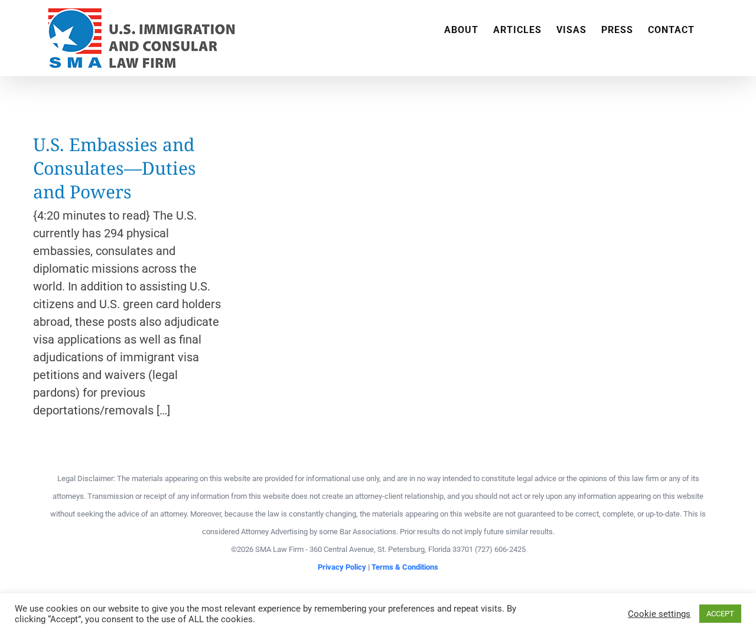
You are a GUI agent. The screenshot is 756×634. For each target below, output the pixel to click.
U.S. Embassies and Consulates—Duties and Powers (114, 168)
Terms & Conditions (405, 567)
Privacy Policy (342, 567)
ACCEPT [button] (720, 613)
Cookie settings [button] (659, 614)
